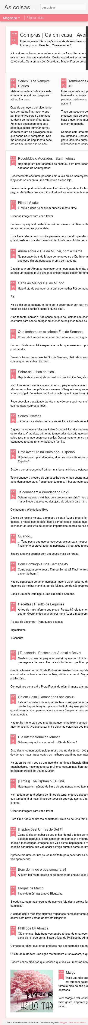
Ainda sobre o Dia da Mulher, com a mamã (50, 251)
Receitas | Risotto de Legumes (41, 604)
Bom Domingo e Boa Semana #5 (43, 564)
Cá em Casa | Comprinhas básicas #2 (46, 696)
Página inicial (35, 17)
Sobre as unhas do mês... (37, 371)
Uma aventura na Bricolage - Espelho (46, 451)
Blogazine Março (31, 888)
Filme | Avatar (28, 202)
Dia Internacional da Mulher (39, 736)
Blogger (63, 1022)
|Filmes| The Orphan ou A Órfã (41, 781)
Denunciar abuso (77, 1022)
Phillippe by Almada (33, 928)
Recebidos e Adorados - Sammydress (46, 158)
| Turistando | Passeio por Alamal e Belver (49, 652)
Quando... (25, 536)
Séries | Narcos (29, 415)
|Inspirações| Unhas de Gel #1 (41, 829)
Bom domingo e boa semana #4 (42, 869)
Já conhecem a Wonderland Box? (43, 491)
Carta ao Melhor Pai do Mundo (41, 283)
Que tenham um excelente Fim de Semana (50, 331)
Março (70, 972)
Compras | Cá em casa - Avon (54, 34)
